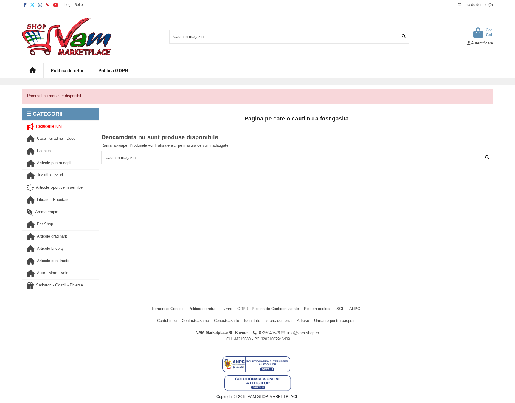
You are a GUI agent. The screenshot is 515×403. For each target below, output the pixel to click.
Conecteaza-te (226, 320)
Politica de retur (201, 308)
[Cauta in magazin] (403, 36)
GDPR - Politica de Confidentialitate (268, 308)
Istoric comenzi (278, 320)
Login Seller (74, 5)
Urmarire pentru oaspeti (334, 320)
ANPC (354, 308)
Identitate (252, 320)
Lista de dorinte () (477, 5)
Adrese (303, 320)
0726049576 (269, 333)
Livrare (226, 308)
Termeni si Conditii (167, 308)
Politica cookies (317, 308)
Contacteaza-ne (195, 320)
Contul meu (167, 320)
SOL (340, 308)
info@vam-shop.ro (303, 333)
